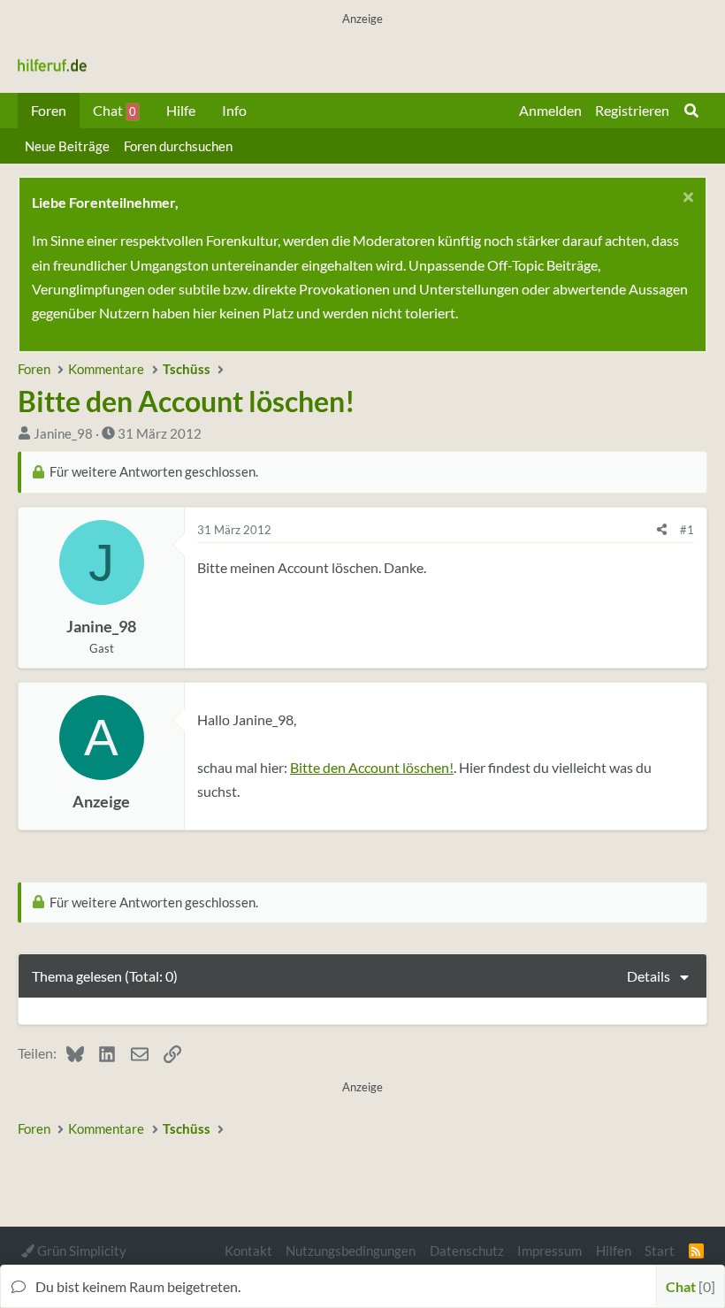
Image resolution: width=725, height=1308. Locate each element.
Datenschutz (467, 1250)
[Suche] (691, 110)
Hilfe (180, 110)
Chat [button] (688, 1286)
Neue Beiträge (67, 146)
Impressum (549, 1250)
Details (648, 976)
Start (660, 1250)
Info (234, 110)
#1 (687, 530)
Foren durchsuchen (178, 146)
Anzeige (101, 801)
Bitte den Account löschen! (372, 767)
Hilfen (613, 1250)
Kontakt (248, 1250)
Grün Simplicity (80, 1250)
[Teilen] (662, 529)
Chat (114, 110)
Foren (48, 110)
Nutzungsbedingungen (351, 1250)
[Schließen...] (685, 199)
